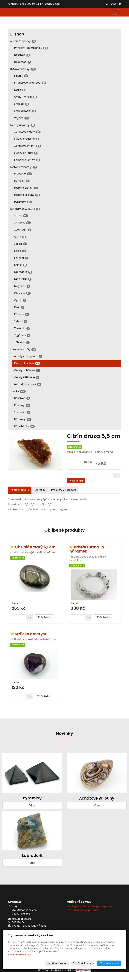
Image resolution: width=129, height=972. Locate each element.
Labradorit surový (27, 384)
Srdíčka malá (24, 111)
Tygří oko (21, 335)
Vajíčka (21, 118)
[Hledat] (106, 4)
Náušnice (21, 55)
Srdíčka (21, 104)
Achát (20, 215)
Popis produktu (19, 490)
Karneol (20, 258)
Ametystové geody (27, 356)
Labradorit (22, 272)
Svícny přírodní (25, 153)
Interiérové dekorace (29, 82)
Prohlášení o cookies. (19, 954)
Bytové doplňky (22, 69)
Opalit (19, 300)
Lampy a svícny (22, 125)
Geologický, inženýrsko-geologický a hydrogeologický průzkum (89, 908)
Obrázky (40, 490)
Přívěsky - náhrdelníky (30, 48)
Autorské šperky (22, 41)
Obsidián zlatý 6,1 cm (35, 547)
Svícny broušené (26, 139)
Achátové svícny (27, 146)
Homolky (21, 180)
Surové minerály (22, 349)
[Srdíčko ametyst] (35, 663)
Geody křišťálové (26, 377)
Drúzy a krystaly (26, 363)
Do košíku (77, 480)
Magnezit (21, 286)
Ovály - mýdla (25, 97)
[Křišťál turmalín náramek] (94, 584)
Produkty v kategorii (63, 490)
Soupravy (21, 412)
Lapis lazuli (22, 279)
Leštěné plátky (25, 188)
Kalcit (19, 251)
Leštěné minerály (23, 167)
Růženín (21, 314)
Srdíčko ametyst (30, 634)
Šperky (17, 391)
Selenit (20, 321)
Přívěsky (21, 405)
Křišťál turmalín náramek (86, 549)
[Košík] (120, 4)
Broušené (22, 173)
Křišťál (20, 265)
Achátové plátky (26, 131)
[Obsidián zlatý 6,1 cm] (35, 580)
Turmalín (21, 328)
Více (32, 805)
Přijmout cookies (109, 963)
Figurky (20, 76)
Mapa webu (83, 970)
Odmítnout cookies (83, 963)
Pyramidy (22, 202)
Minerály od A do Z (24, 209)
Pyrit (18, 307)
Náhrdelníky (24, 426)
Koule (19, 90)
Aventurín (22, 229)
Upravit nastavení (56, 963)
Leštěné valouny (26, 195)
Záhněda (21, 342)
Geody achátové (26, 370)
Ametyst (22, 222)
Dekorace (22, 62)
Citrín (19, 237)
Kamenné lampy (26, 160)
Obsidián (22, 293)
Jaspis (20, 244)
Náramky (22, 419)
